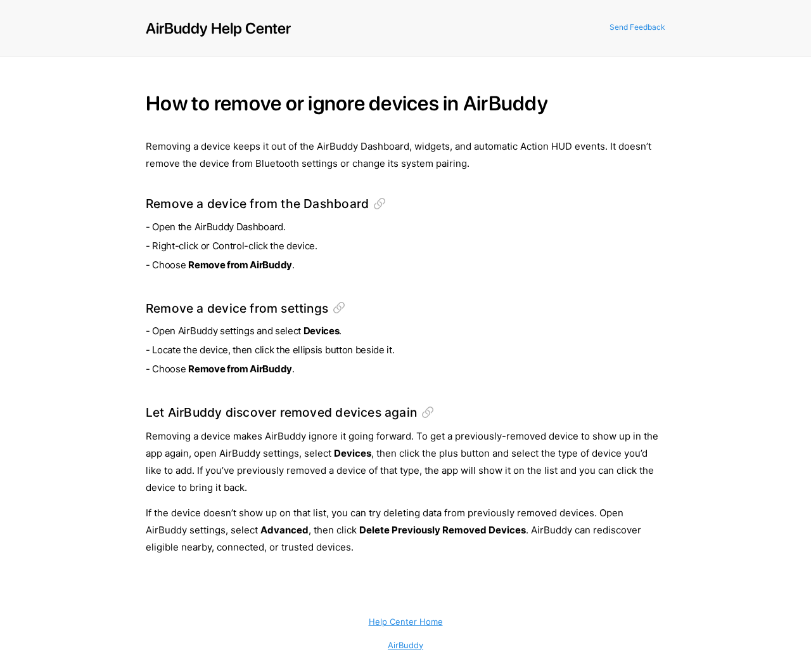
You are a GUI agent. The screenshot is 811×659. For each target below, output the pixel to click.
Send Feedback (637, 27)
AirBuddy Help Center (218, 28)
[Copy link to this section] (379, 203)
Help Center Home (406, 622)
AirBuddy (405, 645)
